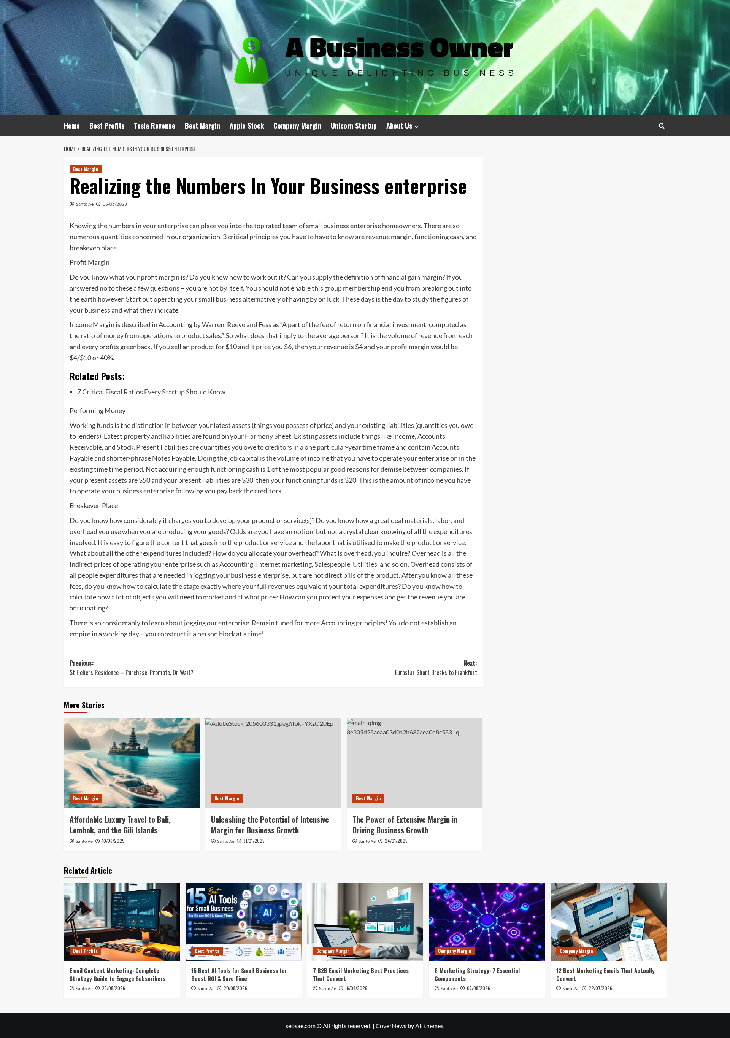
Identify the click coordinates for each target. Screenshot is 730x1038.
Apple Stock (247, 125)
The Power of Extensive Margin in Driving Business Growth (404, 825)
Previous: (132, 667)
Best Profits (106, 125)
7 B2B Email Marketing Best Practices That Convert (361, 974)
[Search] (662, 125)
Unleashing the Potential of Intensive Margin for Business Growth (270, 825)
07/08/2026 (478, 988)
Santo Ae (85, 204)
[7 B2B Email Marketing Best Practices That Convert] (365, 921)
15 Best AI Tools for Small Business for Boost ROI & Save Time (239, 974)
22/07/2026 (600, 988)
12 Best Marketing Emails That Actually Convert (605, 974)
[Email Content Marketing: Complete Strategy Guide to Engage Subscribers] (122, 921)
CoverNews (391, 1025)
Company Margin (297, 125)
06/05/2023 (115, 204)
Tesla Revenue (154, 125)
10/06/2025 (113, 841)
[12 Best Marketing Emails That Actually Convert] (609, 921)
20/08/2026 (235, 988)
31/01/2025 (254, 841)
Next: (436, 667)
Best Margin (202, 125)
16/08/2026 (356, 988)
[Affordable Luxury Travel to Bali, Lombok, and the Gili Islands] (132, 763)
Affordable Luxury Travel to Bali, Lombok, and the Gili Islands (120, 825)
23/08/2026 (113, 988)
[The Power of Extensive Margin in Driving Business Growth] (414, 763)
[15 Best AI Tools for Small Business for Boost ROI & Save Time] (244, 921)
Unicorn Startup (354, 125)
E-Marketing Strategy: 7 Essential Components (477, 974)
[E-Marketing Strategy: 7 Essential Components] (487, 921)
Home (72, 125)
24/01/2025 (396, 841)
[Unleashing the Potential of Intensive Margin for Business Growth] (273, 763)
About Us (399, 125)
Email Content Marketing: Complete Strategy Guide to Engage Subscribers (117, 974)
